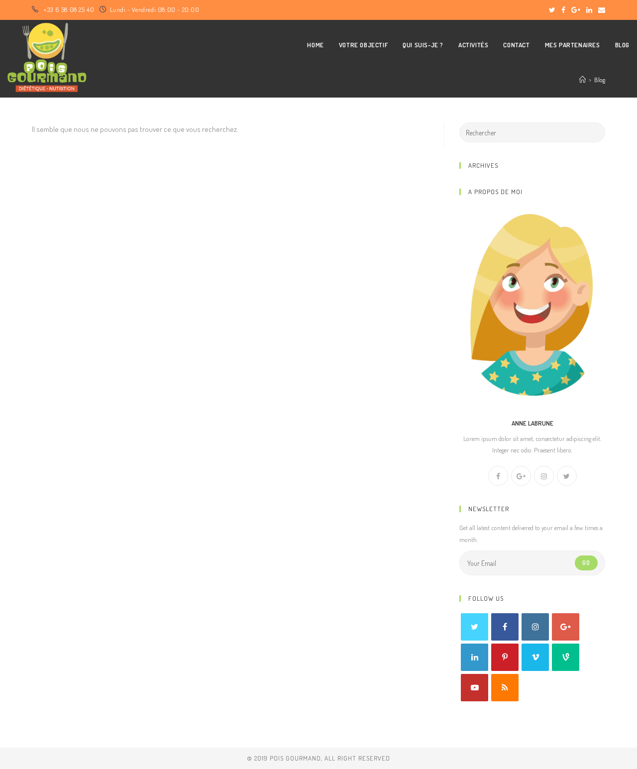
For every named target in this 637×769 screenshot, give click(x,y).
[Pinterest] (505, 657)
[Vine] (565, 657)
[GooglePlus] (521, 476)
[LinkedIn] (589, 10)
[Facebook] (563, 10)
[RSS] (505, 687)
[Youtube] (474, 687)
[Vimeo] (535, 657)
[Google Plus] (575, 10)
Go (586, 562)
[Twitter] (552, 10)
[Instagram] (544, 476)
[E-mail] (600, 10)
